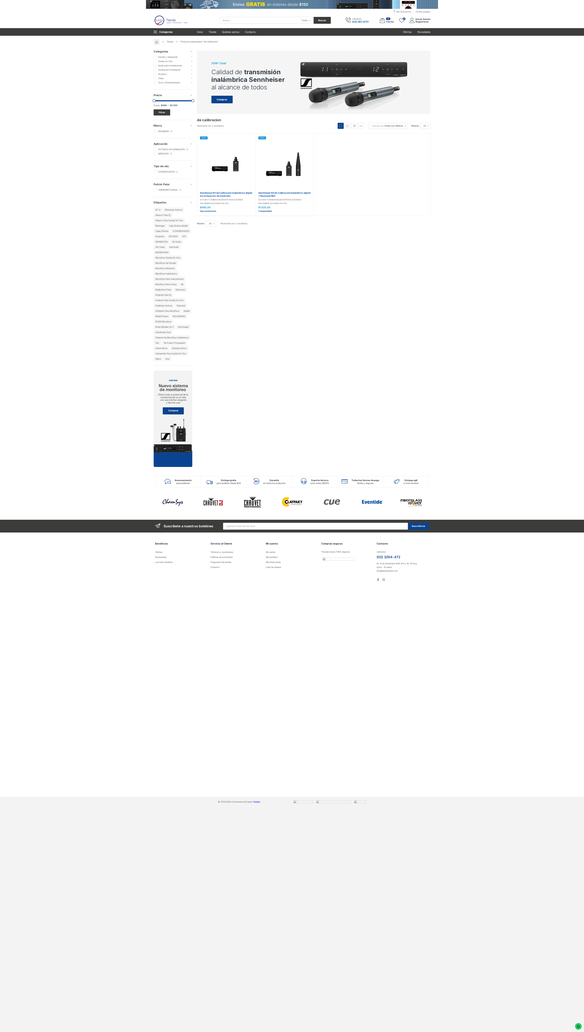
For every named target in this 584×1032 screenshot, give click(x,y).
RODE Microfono (163, 321)
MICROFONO (162, 252)
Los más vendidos (164, 562)
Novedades (160, 557)
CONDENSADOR (181, 231)
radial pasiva (161, 316)
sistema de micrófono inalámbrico (172, 337)
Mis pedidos (272, 557)
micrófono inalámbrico (166, 273)
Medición (163, 153)
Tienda (212, 31)
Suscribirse (418, 526)
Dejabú (256, 801)
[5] (347, 126)
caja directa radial (178, 225)
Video (161, 78)
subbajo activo (179, 348)
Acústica (162, 74)
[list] (361, 126)
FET (184, 236)
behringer (160, 225)
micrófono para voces (166, 284)
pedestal (181, 305)
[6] (354, 126)
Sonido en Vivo (221, 203)
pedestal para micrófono (167, 311)
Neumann (163, 131)
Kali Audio (174, 247)
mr (182, 284)
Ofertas (158, 552)
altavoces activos (173, 209)
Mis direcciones (273, 562)
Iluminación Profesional (169, 69)
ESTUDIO (173, 236)
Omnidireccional (168, 190)
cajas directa (161, 231)
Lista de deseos (273, 567)
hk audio (176, 241)
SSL (157, 343)
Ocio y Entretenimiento (169, 82)
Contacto (250, 31)
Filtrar (162, 112)
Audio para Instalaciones (170, 65)
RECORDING (179, 316)
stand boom (161, 348)
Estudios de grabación (171, 149)
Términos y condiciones (221, 552)
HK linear (160, 247)
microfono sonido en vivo (167, 257)
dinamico (159, 236)
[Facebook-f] (378, 579)
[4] (341, 126)
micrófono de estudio (165, 263)
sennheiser (183, 327)
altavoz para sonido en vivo (169, 220)
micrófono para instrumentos (169, 279)
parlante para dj (163, 295)
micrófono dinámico (165, 268)
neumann (180, 289)
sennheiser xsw (163, 332)
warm (158, 359)
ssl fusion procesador (174, 343)
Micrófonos (227, 200)
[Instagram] (383, 579)
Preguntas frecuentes (220, 562)
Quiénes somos (230, 31)
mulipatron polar (163, 289)
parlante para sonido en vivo (169, 300)
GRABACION (161, 241)
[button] (222, 99)
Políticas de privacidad (221, 557)
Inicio (200, 31)
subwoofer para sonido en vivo (170, 353)
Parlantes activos (163, 305)
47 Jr (157, 209)
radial (187, 311)
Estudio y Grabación (210, 200)
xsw (167, 359)
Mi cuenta (270, 552)
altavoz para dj (162, 215)
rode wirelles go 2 (164, 327)
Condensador (166, 171)
